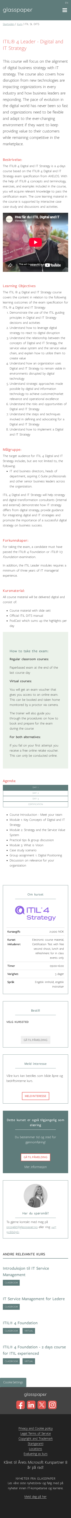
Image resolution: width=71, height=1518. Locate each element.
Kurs (19, 24)
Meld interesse (35, 1096)
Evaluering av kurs (36, 1454)
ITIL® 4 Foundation (20, 1323)
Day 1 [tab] (35, 787)
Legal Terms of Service (35, 1433)
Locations (35, 1448)
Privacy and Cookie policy (36, 1428)
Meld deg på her (35, 1496)
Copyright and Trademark (36, 1438)
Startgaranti (35, 1443)
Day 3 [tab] (36, 798)
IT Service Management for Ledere (34, 1299)
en (66, 3)
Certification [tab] (35, 804)
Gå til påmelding (35, 1157)
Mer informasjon (35, 1167)
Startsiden (8, 24)
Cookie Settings (13, 1382)
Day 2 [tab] (36, 793)
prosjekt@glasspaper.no (22, 1227)
